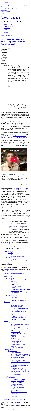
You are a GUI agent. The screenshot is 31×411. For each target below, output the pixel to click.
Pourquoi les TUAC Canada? (19, 379)
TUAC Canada (17, 402)
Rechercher (4, 5)
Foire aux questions (16, 384)
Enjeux (6, 29)
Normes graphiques (16, 291)
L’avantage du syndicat (17, 381)
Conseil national (15, 284)
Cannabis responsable (17, 347)
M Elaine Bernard (19, 187)
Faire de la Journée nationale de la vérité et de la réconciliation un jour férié (20, 362)
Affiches (13, 259)
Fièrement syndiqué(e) (17, 286)
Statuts (13, 281)
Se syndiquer (7, 32)
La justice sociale (15, 332)
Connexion (15, 396)
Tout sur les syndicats (17, 385)
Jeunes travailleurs (16, 340)
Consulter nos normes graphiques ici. (14, 273)
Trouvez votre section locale (18, 280)
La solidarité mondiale (17, 343)
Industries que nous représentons (20, 387)
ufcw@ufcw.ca (10, 269)
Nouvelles (10, 253)
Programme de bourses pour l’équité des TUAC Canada (18, 318)
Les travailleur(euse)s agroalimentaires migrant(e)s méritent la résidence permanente (20, 369)
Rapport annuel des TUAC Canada (20, 289)
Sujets (12, 254)
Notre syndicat (8, 24)
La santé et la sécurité (17, 316)
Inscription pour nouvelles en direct (17, 261)
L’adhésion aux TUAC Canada (19, 292)
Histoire (13, 287)
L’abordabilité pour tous (17, 352)
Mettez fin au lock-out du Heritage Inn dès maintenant (20, 373)
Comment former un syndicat (19, 392)
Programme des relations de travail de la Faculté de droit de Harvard (14, 189)
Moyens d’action (8, 31)
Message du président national (19, 283)
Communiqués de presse (17, 256)
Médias (10, 257)
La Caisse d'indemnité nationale (19, 308)
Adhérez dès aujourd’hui (17, 393)
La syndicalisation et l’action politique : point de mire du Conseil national (13, 41)
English (6, 2)
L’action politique (16, 327)
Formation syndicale (16, 310)
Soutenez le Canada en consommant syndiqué (17, 305)
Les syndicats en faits (17, 382)
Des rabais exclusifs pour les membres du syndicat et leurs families (19, 313)
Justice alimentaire (16, 341)
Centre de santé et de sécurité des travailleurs (19, 225)
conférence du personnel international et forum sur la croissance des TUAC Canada (14, 137)
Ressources (7, 28)
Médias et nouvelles (9, 26)
